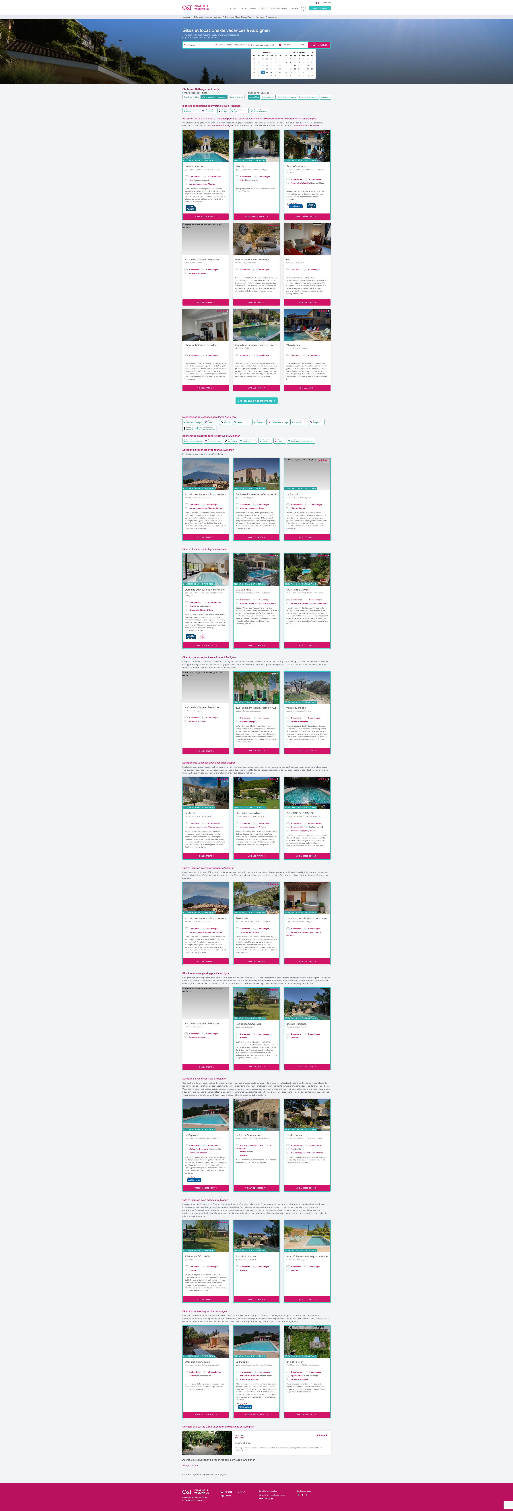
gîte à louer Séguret (294, 816)
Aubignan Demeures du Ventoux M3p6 (258, 494)
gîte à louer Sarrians (193, 1365)
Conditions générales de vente (272, 1495)
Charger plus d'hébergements (255, 400)
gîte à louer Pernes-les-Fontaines (300, 169)
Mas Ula (240, 166)
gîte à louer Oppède (193, 169)
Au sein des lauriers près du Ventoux (205, 494)
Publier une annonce (319, 8)
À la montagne (268, 97)
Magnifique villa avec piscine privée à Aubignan (262, 344)
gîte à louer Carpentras (194, 1138)
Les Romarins (294, 1135)
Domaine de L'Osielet (197, 1361)
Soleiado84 (242, 918)
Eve (288, 259)
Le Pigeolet (191, 1135)
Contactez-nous (304, 1491)
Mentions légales (266, 1499)
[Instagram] (298, 1494)
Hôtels (295, 8)
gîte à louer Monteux (244, 1138)
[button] (317, 3)
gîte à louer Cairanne (295, 1138)
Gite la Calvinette (296, 166)
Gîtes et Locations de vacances (274, 8)
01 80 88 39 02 (234, 1492)
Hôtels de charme (236, 97)
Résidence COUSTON (248, 1023)
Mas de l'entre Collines (248, 813)
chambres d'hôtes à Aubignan (220, 125)
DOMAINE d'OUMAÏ (297, 589)
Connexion (327, 2)
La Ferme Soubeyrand (248, 1135)
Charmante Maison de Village (201, 344)
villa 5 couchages (296, 707)
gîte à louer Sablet (294, 1365)
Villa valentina (243, 589)
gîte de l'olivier (294, 1361)
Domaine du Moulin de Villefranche (205, 589)
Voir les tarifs (204, 302)
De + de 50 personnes (308, 97)
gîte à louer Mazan (243, 169)
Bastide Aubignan (296, 1023)
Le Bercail (292, 494)
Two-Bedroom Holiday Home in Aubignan (259, 707)
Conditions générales (268, 1491)
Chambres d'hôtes (248, 8)
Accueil (233, 8)
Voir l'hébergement (205, 216)
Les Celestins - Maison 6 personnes (306, 918)
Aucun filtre (254, 97)
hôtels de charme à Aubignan (306, 125)
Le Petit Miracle (194, 166)
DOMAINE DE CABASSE (300, 813)
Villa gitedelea (294, 344)
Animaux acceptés (328, 97)
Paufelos (190, 813)
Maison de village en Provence (201, 259)
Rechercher (319, 44)
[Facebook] (302, 1494)
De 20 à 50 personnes (287, 97)
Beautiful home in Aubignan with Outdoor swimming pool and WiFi (324, 1256)
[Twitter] (307, 1494)
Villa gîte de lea (190, 1465)
